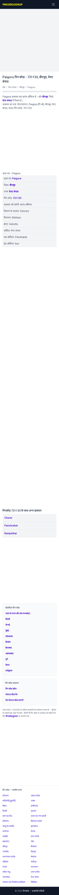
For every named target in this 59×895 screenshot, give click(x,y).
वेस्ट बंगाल (7, 100)
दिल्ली (8, 619)
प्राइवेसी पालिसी (38, 891)
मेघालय (33, 856)
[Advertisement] (29, 38)
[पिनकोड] (13, 4)
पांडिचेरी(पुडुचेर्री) (9, 800)
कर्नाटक (6, 831)
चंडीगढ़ (34, 861)
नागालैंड (6, 851)
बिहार (5, 805)
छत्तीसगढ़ (34, 805)
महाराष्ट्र (6, 841)
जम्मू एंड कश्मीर (8, 826)
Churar (8, 517)
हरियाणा (6, 821)
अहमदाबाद (10, 653)
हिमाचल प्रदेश (36, 821)
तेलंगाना (5, 795)
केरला (33, 831)
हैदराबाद (9, 647)
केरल (7, 665)
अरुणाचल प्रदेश (9, 856)
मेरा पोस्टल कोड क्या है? (15, 700)
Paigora (16, 178)
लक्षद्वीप (5, 836)
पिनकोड (26, 891)
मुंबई (7, 630)
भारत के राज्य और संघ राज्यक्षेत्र (18, 613)
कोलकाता (9, 636)
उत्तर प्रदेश (35, 872)
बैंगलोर (8, 642)
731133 (17, 198)
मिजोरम (34, 846)
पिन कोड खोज (11, 688)
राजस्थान (34, 866)
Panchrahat (11, 525)
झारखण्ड (34, 826)
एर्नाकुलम (9, 670)
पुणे (7, 659)
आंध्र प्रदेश (35, 795)
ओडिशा (5, 861)
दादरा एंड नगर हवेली (38, 816)
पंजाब (5, 866)
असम (33, 800)
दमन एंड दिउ (7, 816)
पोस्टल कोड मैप (11, 694)
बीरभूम (45, 96)
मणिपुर (5, 846)
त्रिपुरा (33, 851)
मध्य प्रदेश (35, 836)
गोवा (32, 841)
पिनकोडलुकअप (12, 716)
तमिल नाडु (6, 872)
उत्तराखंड (6, 877)
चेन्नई (8, 625)
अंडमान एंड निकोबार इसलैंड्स (14, 882)
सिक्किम (34, 882)
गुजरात (33, 811)
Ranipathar (10, 533)
